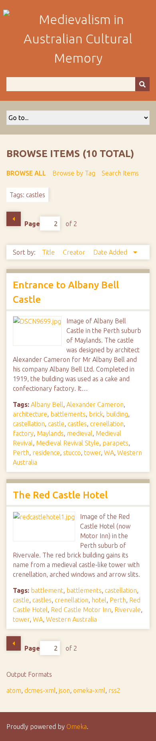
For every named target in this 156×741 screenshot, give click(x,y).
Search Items (120, 173)
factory (23, 433)
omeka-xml (89, 690)
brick (96, 414)
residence (46, 452)
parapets (115, 443)
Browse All (26, 173)
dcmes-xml (40, 690)
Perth (21, 452)
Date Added (111, 252)
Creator (75, 252)
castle (56, 423)
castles (77, 423)
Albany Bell (47, 404)
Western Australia (71, 619)
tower (92, 452)
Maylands (50, 433)
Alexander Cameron (95, 404)
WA (109, 452)
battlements (68, 414)
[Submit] (142, 84)
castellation (29, 423)
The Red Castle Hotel (60, 495)
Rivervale (127, 609)
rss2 (114, 690)
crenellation (107, 423)
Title (49, 252)
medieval (79, 433)
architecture (30, 414)
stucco (72, 452)
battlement (47, 590)
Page (32, 223)
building (117, 414)
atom (13, 690)
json (64, 690)
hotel (99, 600)
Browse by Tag (73, 173)
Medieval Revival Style (67, 443)
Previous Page (13, 219)
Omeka (76, 726)
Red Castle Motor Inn (81, 609)
